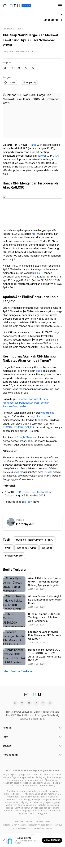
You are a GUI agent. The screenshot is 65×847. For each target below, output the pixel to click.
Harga (33, 144)
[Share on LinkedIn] (19, 67)
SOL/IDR (29, 427)
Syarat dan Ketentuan (24, 821)
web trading (47, 412)
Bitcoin (28, 501)
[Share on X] (5, 67)
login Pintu (37, 416)
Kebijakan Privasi (43, 821)
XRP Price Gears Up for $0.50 (35, 492)
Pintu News (8, 28)
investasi (46, 472)
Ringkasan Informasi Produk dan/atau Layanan (32, 828)
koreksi (42, 155)
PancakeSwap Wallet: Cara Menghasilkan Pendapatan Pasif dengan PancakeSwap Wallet (26, 403)
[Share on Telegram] (26, 67)
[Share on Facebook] (12, 67)
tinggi (39, 370)
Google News (24, 437)
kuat (39, 273)
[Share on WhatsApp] (33, 67)
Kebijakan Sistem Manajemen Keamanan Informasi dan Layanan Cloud (32, 825)
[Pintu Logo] (17, 5)
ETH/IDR (18, 427)
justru (56, 155)
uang (16, 472)
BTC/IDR (7, 427)
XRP (34, 233)
